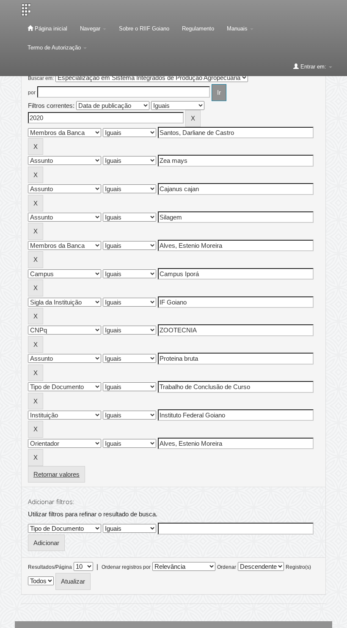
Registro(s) (298, 567)
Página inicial (50, 28)
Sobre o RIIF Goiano (144, 28)
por (32, 93)
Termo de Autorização (55, 47)
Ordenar (226, 567)
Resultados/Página (50, 567)
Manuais (238, 28)
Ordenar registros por (126, 567)
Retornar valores (56, 474)
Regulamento (198, 28)
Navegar (91, 28)
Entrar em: (313, 66)
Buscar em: (41, 78)
